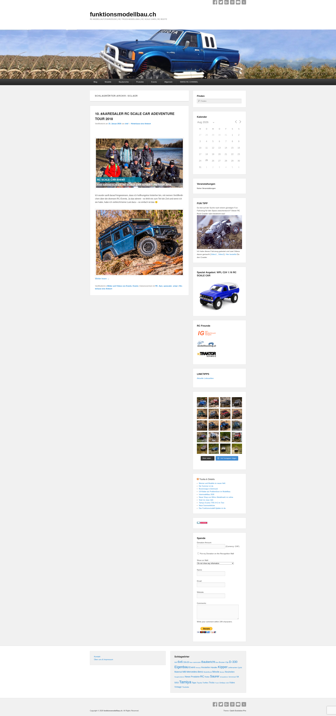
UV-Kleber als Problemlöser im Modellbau (214, 492)
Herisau (198, 667)
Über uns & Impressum (103, 659)
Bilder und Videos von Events (119, 286)
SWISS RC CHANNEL (189, 82)
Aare (160, 286)
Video (232, 682)
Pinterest (232, 2)
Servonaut (232, 677)
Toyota (199, 683)
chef (126, 124)
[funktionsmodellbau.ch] (168, 54)
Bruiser (222, 662)
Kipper (222, 667)
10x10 (186, 662)
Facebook (215, 2)
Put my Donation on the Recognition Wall (217, 554)
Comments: (201, 603)
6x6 (180, 662)
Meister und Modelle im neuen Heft (212, 483)
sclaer (175, 286)
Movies (222, 672)
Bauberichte (124, 82)
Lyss (240, 667)
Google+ (226, 2)
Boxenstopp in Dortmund (208, 489)
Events (154, 82)
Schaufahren (224, 677)
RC (156, 286)
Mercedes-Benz (195, 671)
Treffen (205, 683)
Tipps (194, 682)
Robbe (207, 677)
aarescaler (168, 286)
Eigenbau (181, 667)
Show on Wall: (203, 560)
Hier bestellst (231, 254)
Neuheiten (230, 672)
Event (192, 667)
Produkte (140, 82)
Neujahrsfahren (179, 677)
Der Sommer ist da (206, 486)
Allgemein (168, 82)
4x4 (175, 662)
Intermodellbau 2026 (206, 494)
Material (178, 672)
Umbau (222, 683)
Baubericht (208, 662)
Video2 (221, 254)
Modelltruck (208, 672)
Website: (200, 592)
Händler (214, 667)
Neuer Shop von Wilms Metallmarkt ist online (216, 497)
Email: (199, 581)
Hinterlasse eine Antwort (141, 124)
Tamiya (185, 682)
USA (227, 683)
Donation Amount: (204, 542)
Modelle (108, 82)
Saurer (214, 676)
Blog (95, 82)
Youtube (185, 687)
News (187, 676)
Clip (227, 662)
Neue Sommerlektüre (207, 505)
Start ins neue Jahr (206, 500)
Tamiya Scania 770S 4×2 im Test (211, 503)
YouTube (238, 2)
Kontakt (97, 657)
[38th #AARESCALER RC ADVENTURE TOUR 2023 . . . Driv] (202, 402)
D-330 (233, 662)
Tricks (211, 682)
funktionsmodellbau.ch (123, 14)
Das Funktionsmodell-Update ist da (212, 508)
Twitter (221, 2)
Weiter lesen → (102, 279)
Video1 (214, 254)
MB (184, 671)
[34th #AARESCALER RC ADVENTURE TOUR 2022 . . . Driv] (225, 437)
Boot (217, 662)
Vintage (178, 687)
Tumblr (244, 2)
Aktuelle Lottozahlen (205, 378)
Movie (215, 671)
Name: (199, 570)
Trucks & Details (207, 479)
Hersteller (205, 667)
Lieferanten (232, 667)
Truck (217, 683)
